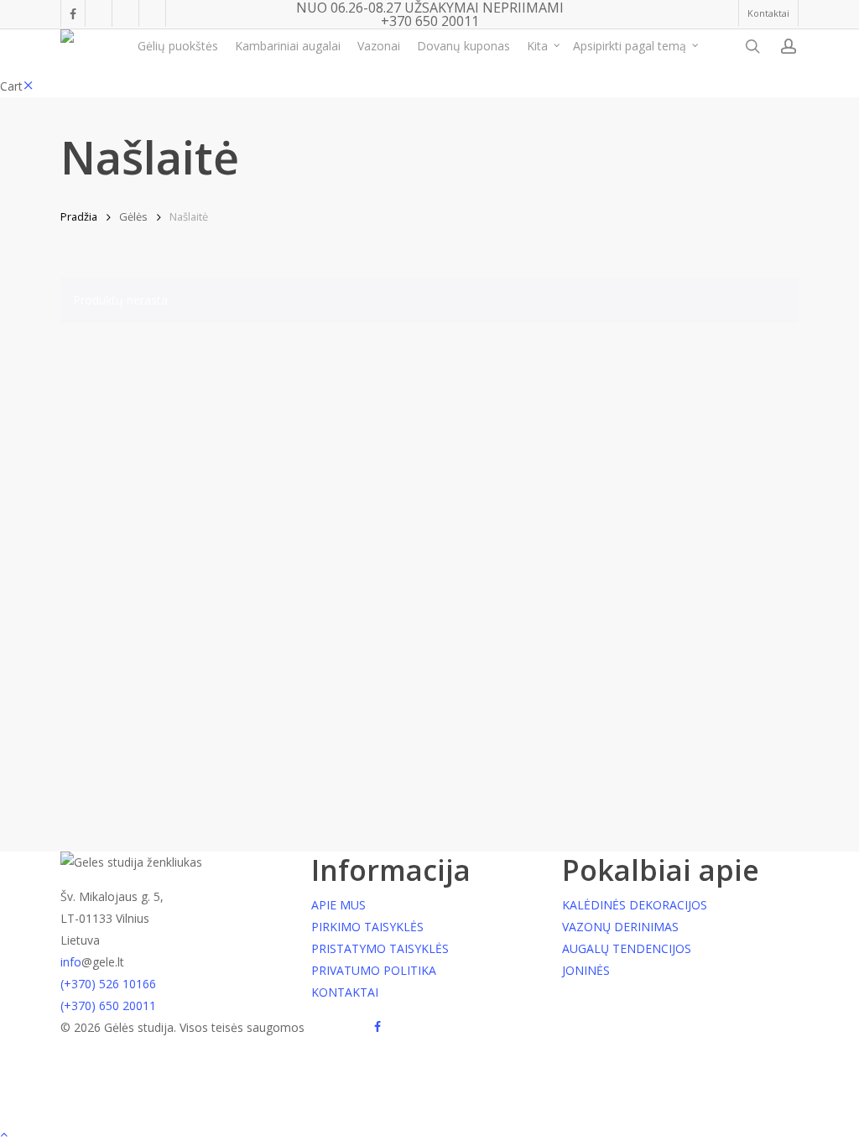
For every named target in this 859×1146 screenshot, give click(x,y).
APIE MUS (338, 905)
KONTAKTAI (344, 992)
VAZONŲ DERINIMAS (620, 927)
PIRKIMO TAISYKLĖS (367, 927)
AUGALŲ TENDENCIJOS (626, 948)
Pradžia (78, 216)
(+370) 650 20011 (108, 1005)
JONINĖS (586, 970)
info (70, 962)
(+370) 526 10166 (108, 984)
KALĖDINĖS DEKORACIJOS (634, 905)
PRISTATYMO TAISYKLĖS (380, 948)
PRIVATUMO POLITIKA (373, 970)
